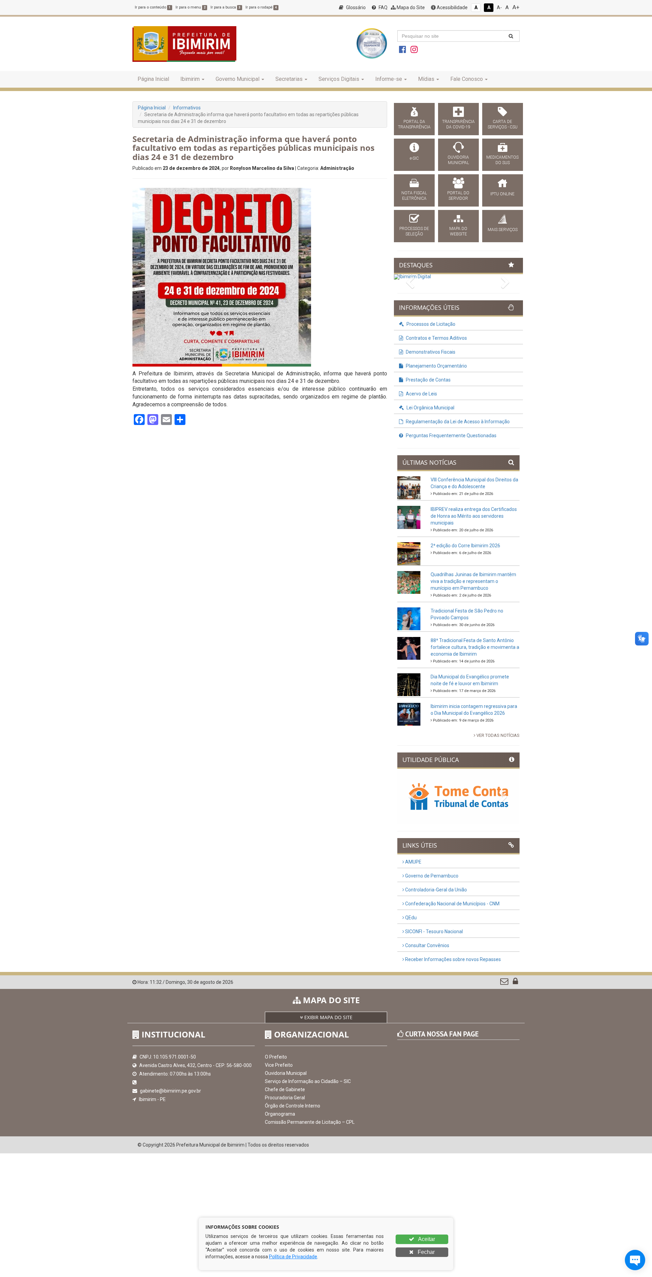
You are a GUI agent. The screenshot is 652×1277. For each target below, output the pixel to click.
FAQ (382, 7)
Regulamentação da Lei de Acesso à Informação (457, 421)
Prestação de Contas (428, 380)
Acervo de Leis (421, 393)
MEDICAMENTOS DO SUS (502, 160)
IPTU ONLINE (502, 194)
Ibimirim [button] (190, 79)
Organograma (280, 1114)
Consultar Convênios (426, 945)
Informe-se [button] (388, 79)
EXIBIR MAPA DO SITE (327, 1017)
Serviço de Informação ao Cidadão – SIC (308, 1081)
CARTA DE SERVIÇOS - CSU (503, 124)
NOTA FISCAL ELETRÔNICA (414, 196)
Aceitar (426, 1239)
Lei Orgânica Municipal (429, 407)
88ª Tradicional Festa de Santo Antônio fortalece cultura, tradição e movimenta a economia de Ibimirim (475, 647)
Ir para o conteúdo (152, 7)
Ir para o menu (190, 7)
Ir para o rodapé (261, 7)
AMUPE (412, 862)
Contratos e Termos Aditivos (436, 338)
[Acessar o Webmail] (505, 983)
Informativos (187, 107)
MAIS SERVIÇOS (503, 229)
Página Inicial (153, 79)
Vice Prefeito (279, 1065)
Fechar (425, 1252)
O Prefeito (276, 1057)
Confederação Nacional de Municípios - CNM (452, 903)
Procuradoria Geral (285, 1097)
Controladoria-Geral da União (435, 889)
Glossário (355, 7)
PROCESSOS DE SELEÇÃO (414, 231)
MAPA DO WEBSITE (458, 231)
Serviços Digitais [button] (339, 79)
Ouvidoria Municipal (286, 1073)
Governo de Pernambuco (431, 876)
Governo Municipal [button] (237, 79)
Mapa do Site (410, 7)
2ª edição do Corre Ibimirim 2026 (465, 545)
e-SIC (414, 158)
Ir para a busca (225, 7)
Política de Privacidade (293, 1256)
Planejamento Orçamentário (436, 366)
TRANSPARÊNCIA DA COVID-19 (458, 124)
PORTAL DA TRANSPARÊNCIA (414, 124)
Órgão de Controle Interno (292, 1105)
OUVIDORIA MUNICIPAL (458, 160)
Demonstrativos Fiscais (430, 352)
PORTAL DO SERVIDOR (458, 196)
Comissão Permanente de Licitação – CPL (310, 1122)
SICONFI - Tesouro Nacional (433, 931)
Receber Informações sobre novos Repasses (452, 959)
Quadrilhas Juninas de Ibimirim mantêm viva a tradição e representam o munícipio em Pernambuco (473, 581)
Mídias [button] (426, 79)
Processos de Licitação (430, 324)
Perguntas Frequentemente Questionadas (450, 435)
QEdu (410, 917)
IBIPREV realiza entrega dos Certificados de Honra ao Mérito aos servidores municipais (474, 516)
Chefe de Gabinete (285, 1089)
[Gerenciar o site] (515, 983)
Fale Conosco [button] (466, 79)
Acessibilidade (452, 7)
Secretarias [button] (289, 79)
